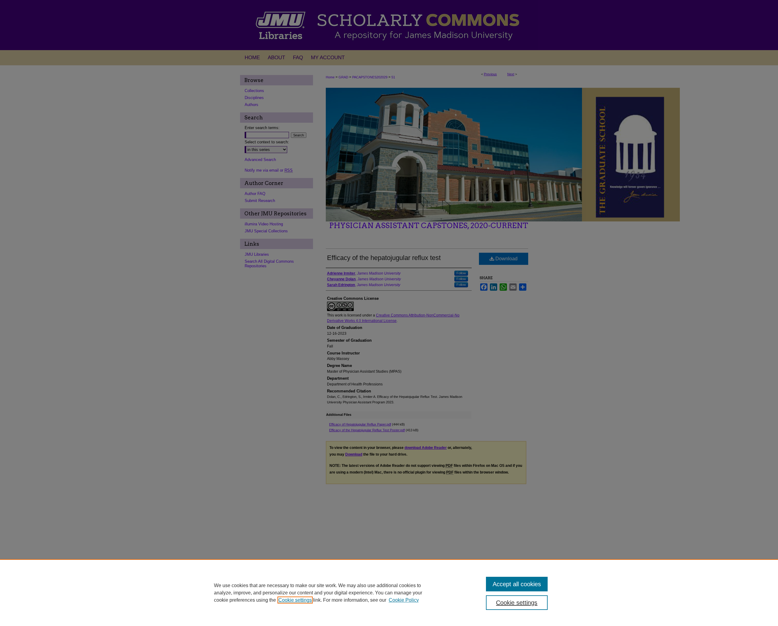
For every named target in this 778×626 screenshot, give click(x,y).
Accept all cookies (517, 584)
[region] (389, 592)
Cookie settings (295, 600)
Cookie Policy (404, 600)
